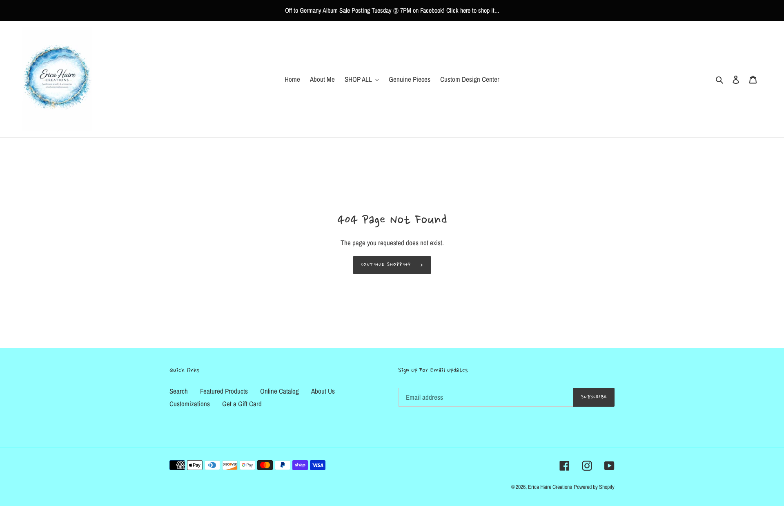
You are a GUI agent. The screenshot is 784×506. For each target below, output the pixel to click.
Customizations (189, 403)
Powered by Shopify (594, 486)
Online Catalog (279, 391)
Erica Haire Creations (550, 486)
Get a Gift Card (242, 403)
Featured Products (224, 391)
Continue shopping (386, 265)
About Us (323, 391)
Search (178, 391)
